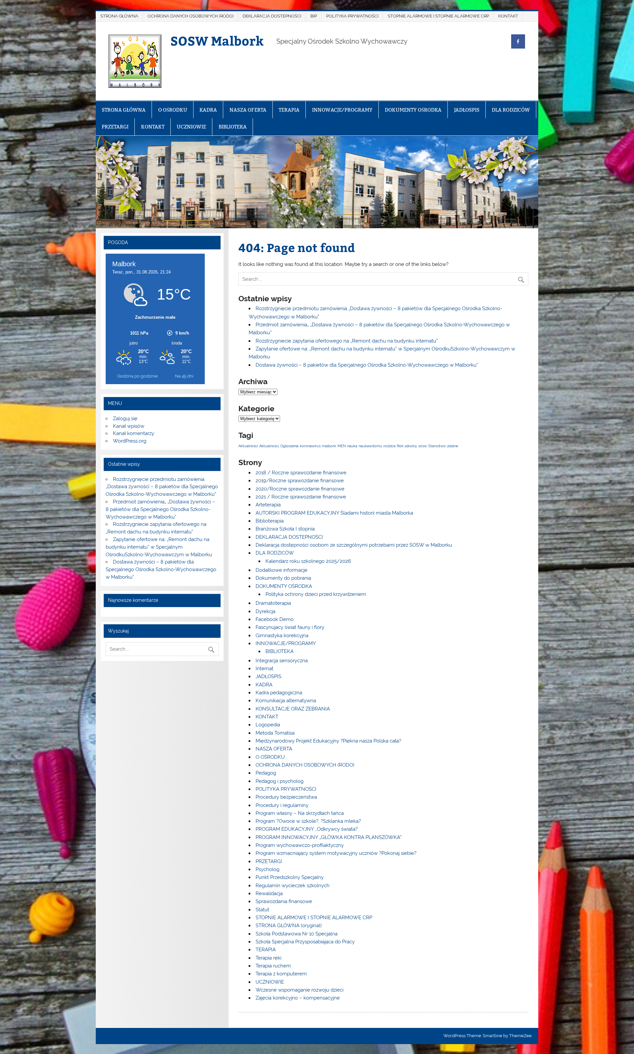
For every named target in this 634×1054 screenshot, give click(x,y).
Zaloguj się (125, 418)
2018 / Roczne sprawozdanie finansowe (301, 473)
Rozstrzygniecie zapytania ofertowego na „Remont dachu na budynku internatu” (347, 341)
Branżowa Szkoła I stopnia (285, 529)
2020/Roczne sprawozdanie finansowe (300, 489)
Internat (264, 669)
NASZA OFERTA (247, 110)
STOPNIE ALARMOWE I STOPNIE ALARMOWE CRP (438, 16)
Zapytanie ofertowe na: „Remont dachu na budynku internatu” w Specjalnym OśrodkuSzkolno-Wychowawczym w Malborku (159, 547)
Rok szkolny (407, 446)
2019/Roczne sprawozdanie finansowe (300, 481)
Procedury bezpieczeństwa (286, 797)
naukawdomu (370, 446)
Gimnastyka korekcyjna (282, 635)
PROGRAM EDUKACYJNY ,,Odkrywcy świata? (307, 829)
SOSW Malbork (217, 40)
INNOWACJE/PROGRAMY (342, 110)
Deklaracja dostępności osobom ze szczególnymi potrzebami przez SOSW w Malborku (354, 545)
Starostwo (437, 446)
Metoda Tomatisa (275, 733)
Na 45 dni (184, 376)
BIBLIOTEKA (233, 127)
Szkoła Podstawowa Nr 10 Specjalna (296, 934)
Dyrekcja (265, 611)
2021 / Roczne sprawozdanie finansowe (301, 497)
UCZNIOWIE (191, 127)
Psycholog (267, 869)
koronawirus (310, 446)
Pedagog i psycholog (279, 781)
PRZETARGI (115, 127)
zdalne (452, 446)
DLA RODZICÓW (511, 110)
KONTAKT (508, 16)
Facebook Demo (275, 619)
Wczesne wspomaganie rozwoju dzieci (299, 990)
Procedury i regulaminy (282, 805)
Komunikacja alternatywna (286, 701)
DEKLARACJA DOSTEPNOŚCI (272, 16)
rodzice (389, 446)
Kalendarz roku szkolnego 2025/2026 (308, 561)
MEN (341, 446)
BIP (313, 16)
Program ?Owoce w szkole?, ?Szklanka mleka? (308, 821)
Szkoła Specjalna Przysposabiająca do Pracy (305, 942)
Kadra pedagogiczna (279, 693)
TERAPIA (289, 110)
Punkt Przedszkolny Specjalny (290, 877)
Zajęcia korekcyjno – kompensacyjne (298, 998)
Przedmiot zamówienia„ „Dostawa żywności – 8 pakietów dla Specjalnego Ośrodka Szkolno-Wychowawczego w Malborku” (160, 509)
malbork (329, 446)
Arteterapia (268, 505)
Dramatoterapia (273, 603)
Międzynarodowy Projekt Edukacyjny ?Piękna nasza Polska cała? (328, 741)
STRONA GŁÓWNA (119, 16)
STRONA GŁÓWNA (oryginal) (289, 925)
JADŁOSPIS (466, 110)
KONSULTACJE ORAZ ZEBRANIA (293, 709)
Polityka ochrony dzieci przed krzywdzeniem (315, 594)
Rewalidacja (269, 893)
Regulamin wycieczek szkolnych (293, 886)
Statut (262, 910)
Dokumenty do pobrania (283, 578)
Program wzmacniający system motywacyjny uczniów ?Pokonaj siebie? (336, 853)
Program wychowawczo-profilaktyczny (300, 845)
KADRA (208, 110)
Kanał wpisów (128, 426)
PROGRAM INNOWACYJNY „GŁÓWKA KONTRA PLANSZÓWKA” (329, 837)
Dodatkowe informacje (281, 570)
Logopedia (268, 725)
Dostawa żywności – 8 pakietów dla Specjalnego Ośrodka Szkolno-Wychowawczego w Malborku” (367, 365)
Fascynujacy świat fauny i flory (290, 627)
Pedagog (266, 773)
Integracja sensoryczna (282, 661)
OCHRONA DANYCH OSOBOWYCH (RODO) (190, 16)
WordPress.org (129, 441)
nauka (352, 446)
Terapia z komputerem (281, 974)
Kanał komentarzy (133, 433)
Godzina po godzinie (137, 376)
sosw (422, 446)
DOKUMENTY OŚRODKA (413, 110)
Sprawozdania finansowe (284, 901)
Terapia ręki (268, 958)
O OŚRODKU (172, 110)
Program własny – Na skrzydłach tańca (300, 813)
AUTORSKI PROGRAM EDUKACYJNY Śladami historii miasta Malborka (334, 513)
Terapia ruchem (273, 966)
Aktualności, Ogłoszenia (279, 446)
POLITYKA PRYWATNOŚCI (352, 16)
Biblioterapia (270, 521)
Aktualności (248, 446)
